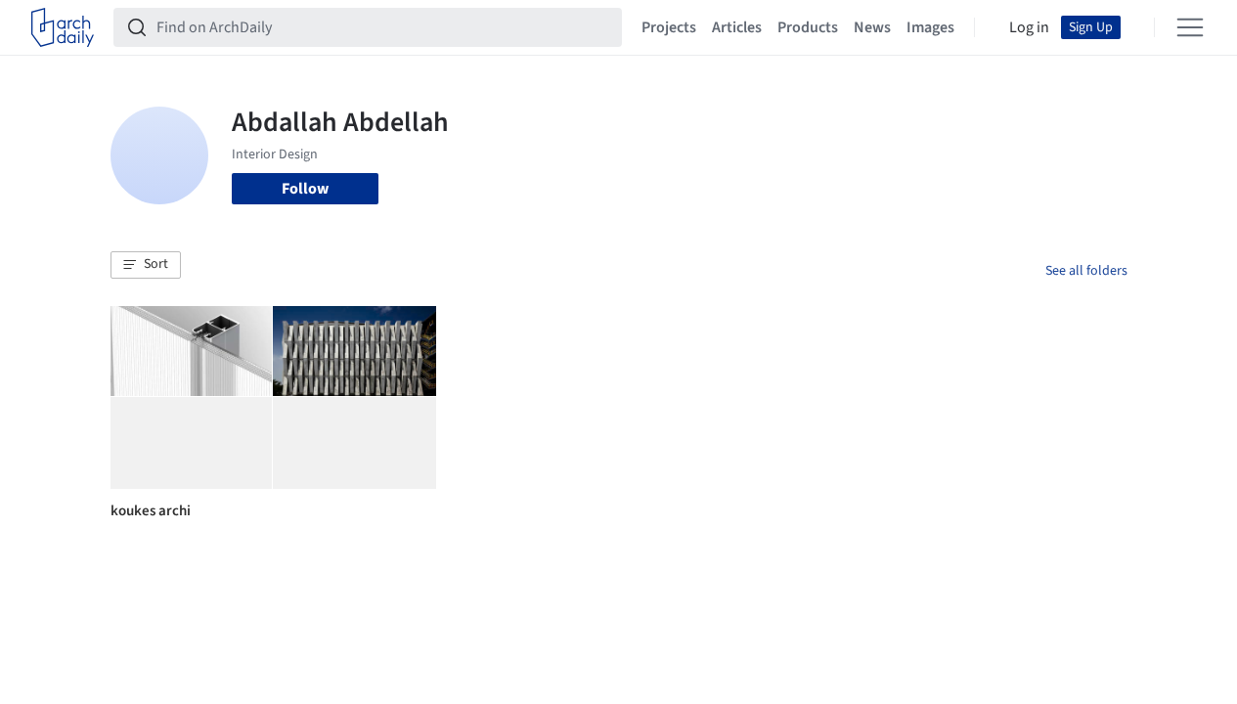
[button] (145, 265)
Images (930, 27)
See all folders (1086, 271)
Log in (1029, 27)
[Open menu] (1190, 27)
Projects (668, 27)
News (872, 27)
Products (807, 27)
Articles (737, 27)
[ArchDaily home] (62, 27)
